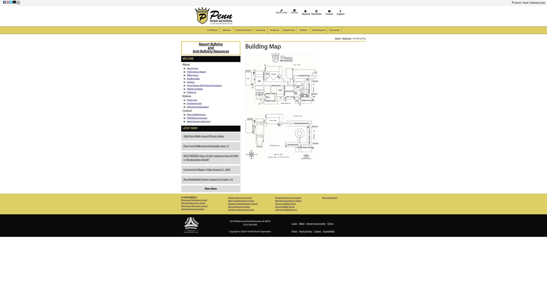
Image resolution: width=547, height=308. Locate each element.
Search (518, 3)
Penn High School (329, 198)
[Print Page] (18, 3)
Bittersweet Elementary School (194, 200)
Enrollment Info (194, 104)
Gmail (525, 3)
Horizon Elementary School (192, 209)
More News (211, 189)
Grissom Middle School (284, 207)
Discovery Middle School (285, 204)
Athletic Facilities (195, 89)
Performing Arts (319, 30)
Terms (294, 231)
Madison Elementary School (240, 198)
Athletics (303, 30)
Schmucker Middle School (286, 210)
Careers (317, 231)
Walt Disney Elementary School (288, 201)
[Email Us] (14, 3)
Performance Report (196, 72)
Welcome (227, 30)
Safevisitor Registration (198, 107)
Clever (330, 224)
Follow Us (191, 92)
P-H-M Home (212, 30)
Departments (289, 30)
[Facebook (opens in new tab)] (4, 3)
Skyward (306, 14)
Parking (190, 82)
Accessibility (329, 231)
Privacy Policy (305, 231)
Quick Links (281, 13)
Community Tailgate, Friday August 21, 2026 (206, 170)
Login (294, 224)
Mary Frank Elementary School (241, 201)
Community (334, 30)
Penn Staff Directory (196, 115)
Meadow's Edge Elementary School (243, 204)
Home (338, 39)
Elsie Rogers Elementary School (194, 206)
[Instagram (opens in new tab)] (7, 3)
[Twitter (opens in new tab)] (10, 3)
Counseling (260, 30)
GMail (302, 224)
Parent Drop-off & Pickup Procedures (204, 86)
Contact (329, 14)
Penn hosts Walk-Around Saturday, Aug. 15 (206, 146)
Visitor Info (192, 100)
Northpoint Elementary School (241, 210)
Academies (274, 30)
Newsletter (316, 14)
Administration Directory (198, 121)
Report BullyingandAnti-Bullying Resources (211, 47)
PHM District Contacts (197, 118)
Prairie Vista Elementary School (288, 198)
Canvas (294, 13)
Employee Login (537, 3)
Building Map (193, 79)
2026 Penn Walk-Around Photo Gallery (203, 136)
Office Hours (192, 75)
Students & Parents (244, 30)
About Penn (192, 68)
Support (340, 14)
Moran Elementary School (239, 207)
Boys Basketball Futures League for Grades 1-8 (208, 179)
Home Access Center (315, 224)
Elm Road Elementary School (193, 203)
